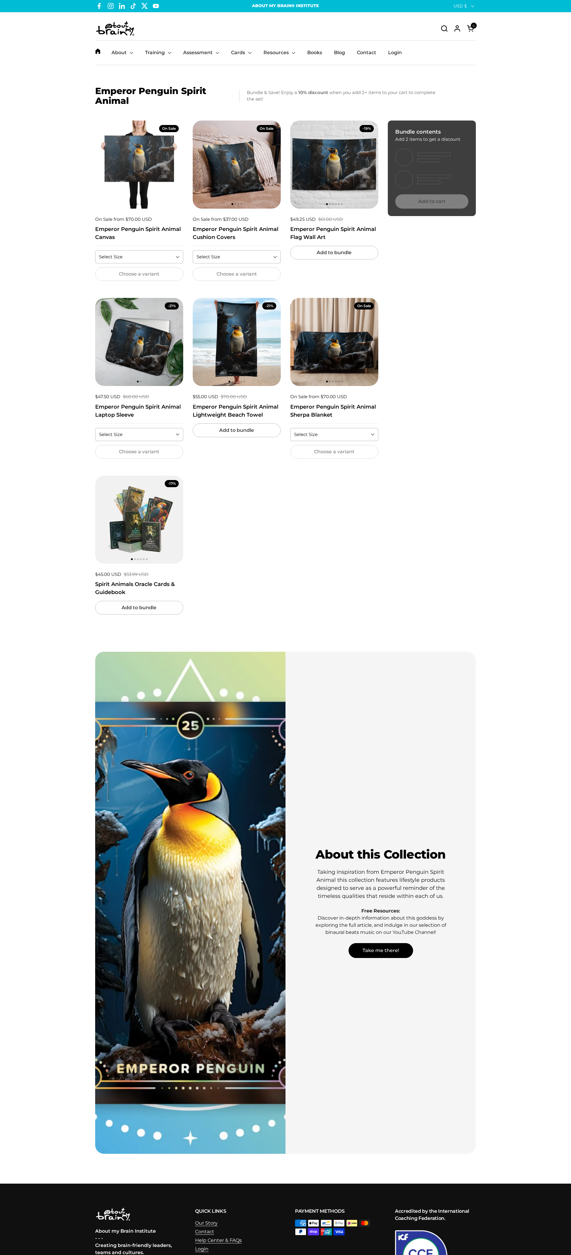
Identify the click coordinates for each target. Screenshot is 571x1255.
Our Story (206, 1223)
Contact (204, 1231)
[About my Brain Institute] (115, 28)
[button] (444, 28)
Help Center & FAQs (218, 1240)
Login (201, 1249)
